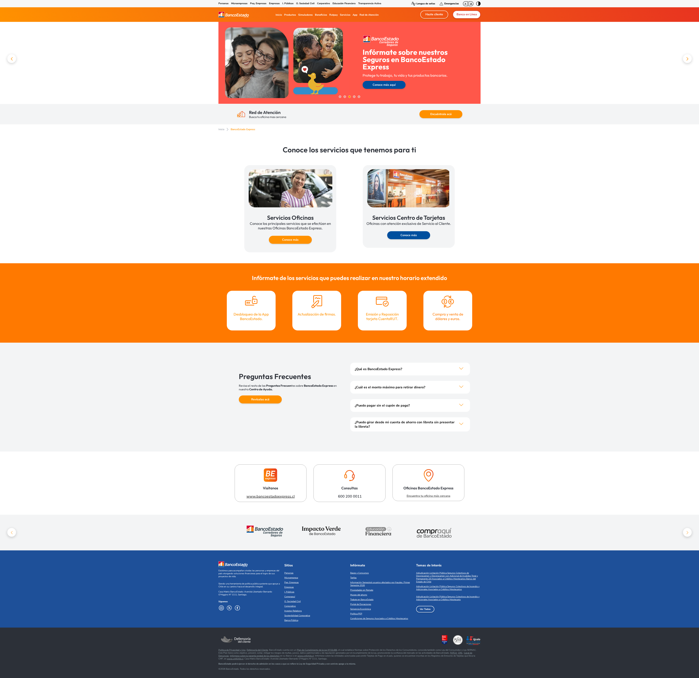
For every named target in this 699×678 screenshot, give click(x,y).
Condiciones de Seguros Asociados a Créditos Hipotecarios (379, 618)
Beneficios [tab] (321, 15)
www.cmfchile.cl (305, 655)
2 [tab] (344, 96)
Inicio (221, 129)
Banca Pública (291, 620)
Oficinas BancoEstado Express (428, 488)
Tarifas (353, 577)
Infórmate (357, 565)
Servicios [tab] (345, 15)
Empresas (274, 3)
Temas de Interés (429, 565)
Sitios (288, 565)
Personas (223, 3)
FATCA (453, 652)
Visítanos (270, 488)
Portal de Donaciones (360, 604)
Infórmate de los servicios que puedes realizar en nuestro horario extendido (349, 277)
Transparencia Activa (369, 3)
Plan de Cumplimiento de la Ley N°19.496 (317, 650)
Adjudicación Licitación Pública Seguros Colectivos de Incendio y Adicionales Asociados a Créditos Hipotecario (447, 598)
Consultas (349, 488)
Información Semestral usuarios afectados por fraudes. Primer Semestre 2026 (380, 584)
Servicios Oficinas (290, 217)
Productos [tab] (290, 15)
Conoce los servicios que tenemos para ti (349, 149)
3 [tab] (349, 96)
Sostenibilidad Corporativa (297, 615)
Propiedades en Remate (361, 590)
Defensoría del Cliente (257, 650)
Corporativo (323, 3)
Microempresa (291, 577)
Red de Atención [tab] (369, 15)
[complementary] (349, 63)
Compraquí (289, 596)
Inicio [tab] (279, 15)
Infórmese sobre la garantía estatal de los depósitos (255, 655)
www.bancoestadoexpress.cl (270, 496)
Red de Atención (265, 112)
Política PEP (356, 613)
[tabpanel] (349, 63)
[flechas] (461, 369)
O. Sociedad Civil (305, 3)
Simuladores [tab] (305, 15)
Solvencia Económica (360, 609)
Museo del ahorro (358, 594)
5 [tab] (359, 96)
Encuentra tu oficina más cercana (428, 496)
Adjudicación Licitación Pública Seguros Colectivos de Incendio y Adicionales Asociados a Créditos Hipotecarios (447, 588)
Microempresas (239, 3)
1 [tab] (340, 96)
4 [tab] (354, 96)
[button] (11, 58)
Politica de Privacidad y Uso (232, 650)
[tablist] (326, 15)
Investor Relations (293, 610)
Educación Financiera (344, 3)
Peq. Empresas (258, 3)
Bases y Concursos (359, 572)
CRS (460, 652)
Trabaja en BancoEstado (362, 599)
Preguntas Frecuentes (275, 376)
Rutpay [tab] (333, 15)
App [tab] (355, 15)
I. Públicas (287, 3)
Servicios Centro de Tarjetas (408, 217)
